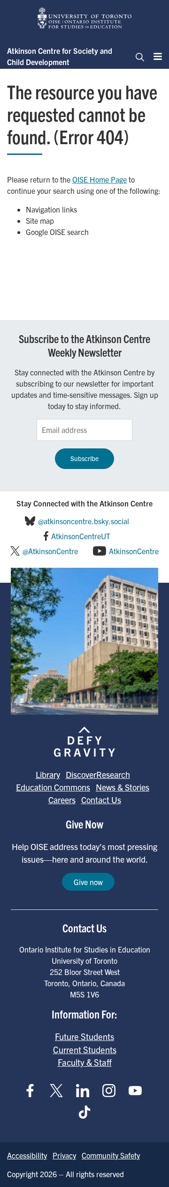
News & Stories (122, 787)
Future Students (84, 1036)
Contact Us (101, 799)
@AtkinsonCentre (50, 551)
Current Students (84, 1049)
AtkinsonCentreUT (80, 536)
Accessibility (27, 1155)
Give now (88, 882)
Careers (62, 799)
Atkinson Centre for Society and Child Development (59, 56)
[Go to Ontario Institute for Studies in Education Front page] (84, 18)
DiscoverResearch (98, 774)
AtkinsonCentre (134, 551)
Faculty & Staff (85, 1062)
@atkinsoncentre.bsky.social (83, 521)
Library (48, 774)
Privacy (64, 1155)
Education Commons (53, 787)
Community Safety (111, 1155)
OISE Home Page (99, 179)
